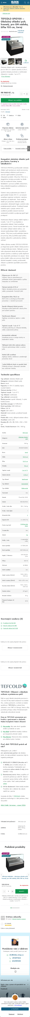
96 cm (26, 466)
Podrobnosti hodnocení (21, 31)
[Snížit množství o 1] (21, 93)
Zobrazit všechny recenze (19, 919)
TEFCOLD (7, 112)
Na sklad (6, 732)
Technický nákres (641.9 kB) (10, 628)
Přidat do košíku (15, 100)
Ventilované (25, 479)
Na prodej (6, 726)
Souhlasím (15, 1009)
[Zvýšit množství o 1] (26, 93)
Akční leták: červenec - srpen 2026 (13, 805)
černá (26, 452)
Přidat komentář (15, 668)
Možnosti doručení (8, 86)
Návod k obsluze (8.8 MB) (10, 626)
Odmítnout (20, 1014)
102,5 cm (25, 461)
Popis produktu (7, 148)
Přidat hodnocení (15, 648)
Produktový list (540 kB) (9, 623)
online (5, 784)
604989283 (16, 961)
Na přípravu (7, 737)
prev (1, 874)
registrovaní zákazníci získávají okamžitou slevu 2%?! (14, 9)
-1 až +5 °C (25, 470)
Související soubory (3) (21, 148)
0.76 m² (26, 475)
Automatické (25, 484)
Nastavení (11, 1014)
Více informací (18, 1005)
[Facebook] (15, 971)
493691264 (16, 958)
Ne (27, 535)
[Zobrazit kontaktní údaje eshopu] (23, 995)
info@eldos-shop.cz (16, 955)
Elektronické (25, 488)
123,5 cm (25, 457)
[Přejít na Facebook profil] (7, 995)
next (28, 874)
